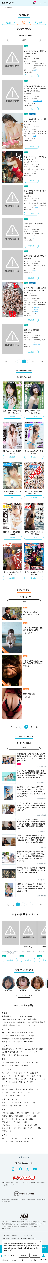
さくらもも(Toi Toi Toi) (31, 162)
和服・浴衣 (22, 1065)
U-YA (34, 136)
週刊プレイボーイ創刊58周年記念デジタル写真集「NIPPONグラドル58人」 (35, 290)
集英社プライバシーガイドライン (22, 1235)
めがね (8, 1065)
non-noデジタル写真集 (10, 1039)
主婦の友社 (6, 1022)
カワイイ (25, 1092)
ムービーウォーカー (29, 1025)
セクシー (9, 1095)
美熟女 (34, 1089)
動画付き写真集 (38, 1049)
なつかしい (9, 1092)
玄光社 (23, 1019)
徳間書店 (35, 1022)
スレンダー (10, 1073)
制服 (21, 1062)
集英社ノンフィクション (11, 1042)
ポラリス (16, 1055)
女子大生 (31, 1116)
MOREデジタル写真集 (25, 1036)
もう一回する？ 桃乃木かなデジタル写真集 (35, 192)
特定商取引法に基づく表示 (11, 1238)
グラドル (9, 1113)
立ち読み (31, 76)
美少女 (8, 1089)
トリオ (17, 1103)
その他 (29, 1141)
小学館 (13, 1022)
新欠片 (42, 1022)
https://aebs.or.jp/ (6, 1228)
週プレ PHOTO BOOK (10, 1033)
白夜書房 (11, 1025)
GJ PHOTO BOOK (9, 1036)
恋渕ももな (27, 56)
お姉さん (21, 1089)
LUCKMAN (36, 307)
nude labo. (24, 1055)
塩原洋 (35, 70)
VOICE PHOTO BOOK (10, 1052)
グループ (29, 1103)
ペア (6, 1103)
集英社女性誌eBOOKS (28, 1039)
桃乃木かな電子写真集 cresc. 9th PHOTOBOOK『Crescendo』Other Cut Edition (35, 88)
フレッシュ (22, 1079)
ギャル (29, 1082)
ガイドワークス (15, 1016)
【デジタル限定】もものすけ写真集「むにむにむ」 (35, 120)
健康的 (8, 1079)
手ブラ (8, 1138)
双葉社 (18, 1025)
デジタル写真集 (8, 22)
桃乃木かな (27, 94)
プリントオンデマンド (28, 1052)
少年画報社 (21, 1022)
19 (30, 904)
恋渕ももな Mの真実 (31, 330)
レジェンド (9, 1128)
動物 (19, 1141)
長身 (37, 1076)
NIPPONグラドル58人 (30, 295)
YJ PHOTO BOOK (27, 1033)
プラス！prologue (24, 1049)
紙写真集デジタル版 (9, 1049)
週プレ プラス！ (23, 22)
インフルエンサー (12, 1125)
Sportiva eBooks (27, 1042)
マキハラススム (37, 101)
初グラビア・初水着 (25, 1138)
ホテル (7, 1106)
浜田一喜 (35, 207)
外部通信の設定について (28, 1238)
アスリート (35, 1128)
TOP (3, 8)
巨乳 (24, 1073)
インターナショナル (12, 1082)
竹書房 (29, 1022)
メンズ (8, 1141)
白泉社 (4, 1025)
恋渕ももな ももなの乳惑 (33, 224)
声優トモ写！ (7, 1055)
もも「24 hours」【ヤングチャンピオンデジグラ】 (35, 158)
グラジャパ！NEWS (39, 22)
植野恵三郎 (36, 344)
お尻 (35, 1073)
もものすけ (27, 124)
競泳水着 (33, 1062)
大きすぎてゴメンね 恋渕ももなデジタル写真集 (35, 52)
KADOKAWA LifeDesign (11, 1019)
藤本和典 (35, 309)
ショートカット (11, 1076)
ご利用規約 (6, 1235)
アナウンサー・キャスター (15, 1122)
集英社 (34, 1019)
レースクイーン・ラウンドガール (18, 1119)
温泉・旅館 (21, 1106)
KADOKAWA (27, 1016)
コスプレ (8, 1062)
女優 (36, 1113)
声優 (19, 1116)
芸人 (22, 1128)
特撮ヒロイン (31, 1125)
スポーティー (38, 1079)
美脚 (26, 1076)
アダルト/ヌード (8, 1131)
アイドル (23, 1113)
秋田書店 (5, 1016)
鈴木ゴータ (36, 238)
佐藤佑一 (35, 311)
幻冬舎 (28, 1019)
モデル (8, 1116)
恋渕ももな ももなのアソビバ (35, 256)
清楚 (22, 1095)
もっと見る (24, 995)
